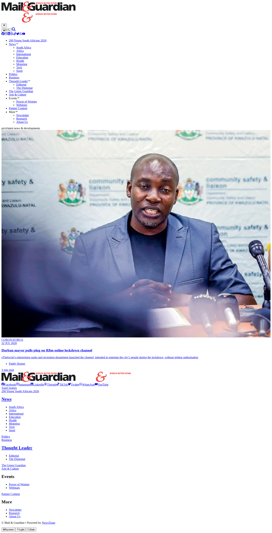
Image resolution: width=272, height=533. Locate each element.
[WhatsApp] (20, 34)
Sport (12, 430)
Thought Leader (16, 447)
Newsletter (15, 509)
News (6, 399)
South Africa (16, 407)
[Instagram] (5, 34)
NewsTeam (48, 522)
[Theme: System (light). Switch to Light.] (6, 30)
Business (6, 440)
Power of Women (19, 484)
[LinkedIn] (8, 34)
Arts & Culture (10, 468)
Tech (12, 427)
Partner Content (10, 494)
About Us (14, 516)
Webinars (14, 487)
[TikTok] (14, 34)
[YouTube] (23, 34)
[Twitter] (17, 34)
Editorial (14, 455)
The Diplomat (17, 459)
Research (14, 513)
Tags (4, 387)
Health (13, 420)
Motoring (14, 423)
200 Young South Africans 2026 (20, 391)
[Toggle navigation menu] (4, 25)
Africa (12, 410)
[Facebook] (2, 34)
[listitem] (8, 384)
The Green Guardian (13, 465)
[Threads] (11, 34)
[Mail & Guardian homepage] (136, 12)
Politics (5, 436)
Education (15, 417)
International (16, 413)
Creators (12, 387)
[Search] (14, 30)
